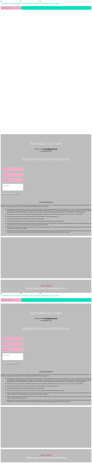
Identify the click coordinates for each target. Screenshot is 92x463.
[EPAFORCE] (30, 3)
